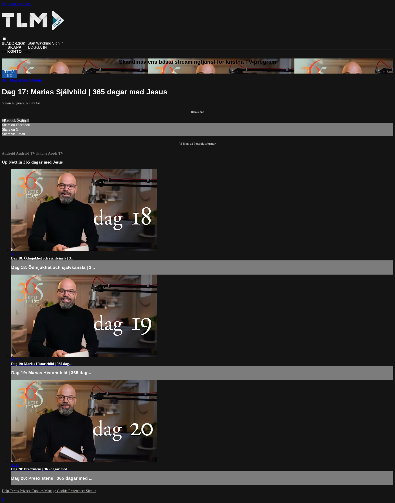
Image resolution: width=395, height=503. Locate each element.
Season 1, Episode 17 (15, 103)
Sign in (58, 43)
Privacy (26, 491)
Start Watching (40, 43)
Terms (15, 491)
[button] (4, 38)
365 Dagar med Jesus (22, 80)
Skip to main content (17, 4)
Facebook (9, 120)
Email (25, 120)
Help (6, 491)
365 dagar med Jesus (43, 162)
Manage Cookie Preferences (65, 491)
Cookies (38, 491)
